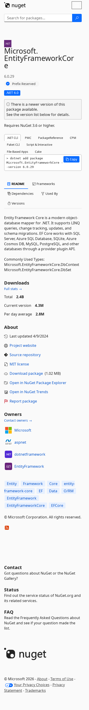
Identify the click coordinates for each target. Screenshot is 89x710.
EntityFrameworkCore (26, 505)
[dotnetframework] (8, 454)
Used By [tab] (51, 193)
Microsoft (22, 430)
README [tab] (18, 184)
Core (53, 483)
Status (11, 590)
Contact (13, 567)
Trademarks (35, 690)
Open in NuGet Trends (29, 391)
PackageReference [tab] (50, 138)
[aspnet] (8, 442)
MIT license (19, 364)
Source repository (25, 354)
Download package (26, 373)
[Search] (77, 18)
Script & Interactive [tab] (39, 144)
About (42, 678)
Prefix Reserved (24, 84)
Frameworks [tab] (45, 184)
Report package (23, 401)
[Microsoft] (8, 430)
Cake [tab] (38, 152)
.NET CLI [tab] (12, 138)
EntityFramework (29, 466)
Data (53, 490)
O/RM (69, 490)
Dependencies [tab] (22, 193)
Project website (23, 345)
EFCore (57, 505)
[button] (71, 159)
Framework (33, 483)
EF (41, 490)
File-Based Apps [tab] (17, 152)
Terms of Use (61, 678)
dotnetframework (29, 454)
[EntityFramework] (8, 466)
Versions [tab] (18, 203)
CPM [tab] (73, 138)
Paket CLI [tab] (13, 144)
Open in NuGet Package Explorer (38, 382)
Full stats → (13, 289)
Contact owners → (18, 420)
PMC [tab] (28, 138)
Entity (12, 483)
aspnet (20, 442)
